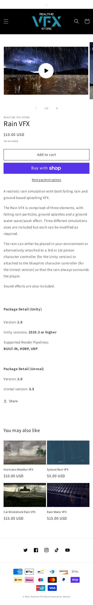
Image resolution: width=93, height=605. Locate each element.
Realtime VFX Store (40, 596)
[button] (6, 21)
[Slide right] (57, 108)
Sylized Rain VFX (58, 469)
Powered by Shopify (60, 596)
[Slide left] (36, 108)
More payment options (46, 179)
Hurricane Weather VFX (18, 469)
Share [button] (13, 401)
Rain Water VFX (57, 512)
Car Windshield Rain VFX (20, 512)
